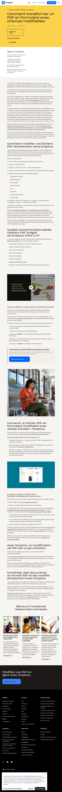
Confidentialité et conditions (9, 737)
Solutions (4, 711)
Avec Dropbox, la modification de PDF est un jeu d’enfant (15, 65)
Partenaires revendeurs (27, 749)
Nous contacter (6, 734)
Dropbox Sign (25, 716)
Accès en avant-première (8, 716)
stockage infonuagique (19, 210)
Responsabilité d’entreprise (47, 739)
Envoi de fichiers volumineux (48, 701)
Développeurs (25, 742)
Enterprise (24, 708)
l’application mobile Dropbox (25, 447)
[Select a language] (29, 2)
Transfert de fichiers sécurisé (48, 710)
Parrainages (24, 747)
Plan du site (5, 750)
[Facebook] (7, 762)
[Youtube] (11, 762)
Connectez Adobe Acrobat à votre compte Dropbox (21, 437)
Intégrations (5, 706)
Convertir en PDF (45, 720)
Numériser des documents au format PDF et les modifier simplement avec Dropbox (16, 71)
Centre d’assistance (7, 732)
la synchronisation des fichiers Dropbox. (40, 512)
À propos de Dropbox (46, 732)
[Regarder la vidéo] (31, 287)
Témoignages (24, 737)
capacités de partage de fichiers (39, 210)
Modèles (4, 719)
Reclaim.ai (24, 719)
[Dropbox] (8, 2)
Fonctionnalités (6, 708)
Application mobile (7, 703)
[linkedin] (13, 42)
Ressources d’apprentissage (9, 753)
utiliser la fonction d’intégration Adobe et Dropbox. (34, 434)
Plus (22, 701)
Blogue (23, 732)
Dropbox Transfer (39, 531)
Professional (24, 703)
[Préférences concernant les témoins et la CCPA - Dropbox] (24, 781)
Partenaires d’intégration (27, 752)
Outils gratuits (6, 721)
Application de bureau (8, 701)
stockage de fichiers (18, 556)
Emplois (43, 734)
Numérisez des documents (15, 593)
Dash (22, 711)
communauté (26, 565)
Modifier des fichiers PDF (47, 715)
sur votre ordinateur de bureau (28, 502)
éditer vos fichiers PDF (25, 318)
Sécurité (4, 714)
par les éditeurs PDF (35, 100)
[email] (15, 42)
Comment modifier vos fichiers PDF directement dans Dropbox (16, 55)
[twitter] (8, 42)
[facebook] (10, 42)
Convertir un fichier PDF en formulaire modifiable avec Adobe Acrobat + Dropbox (14, 61)
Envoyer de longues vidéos (47, 703)
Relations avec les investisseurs (49, 737)
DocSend (23, 714)
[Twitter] (3, 762)
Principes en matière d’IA (8, 748)
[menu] (58, 2)
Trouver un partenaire (26, 755)
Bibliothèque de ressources (28, 739)
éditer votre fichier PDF (13, 241)
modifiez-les (30, 597)
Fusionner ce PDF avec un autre (18, 262)
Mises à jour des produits (27, 724)
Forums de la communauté (28, 744)
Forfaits (23, 721)
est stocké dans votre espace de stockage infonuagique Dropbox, (25, 510)
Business (23, 706)
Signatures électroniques (47, 718)
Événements (24, 734)
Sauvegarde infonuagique (47, 713)
